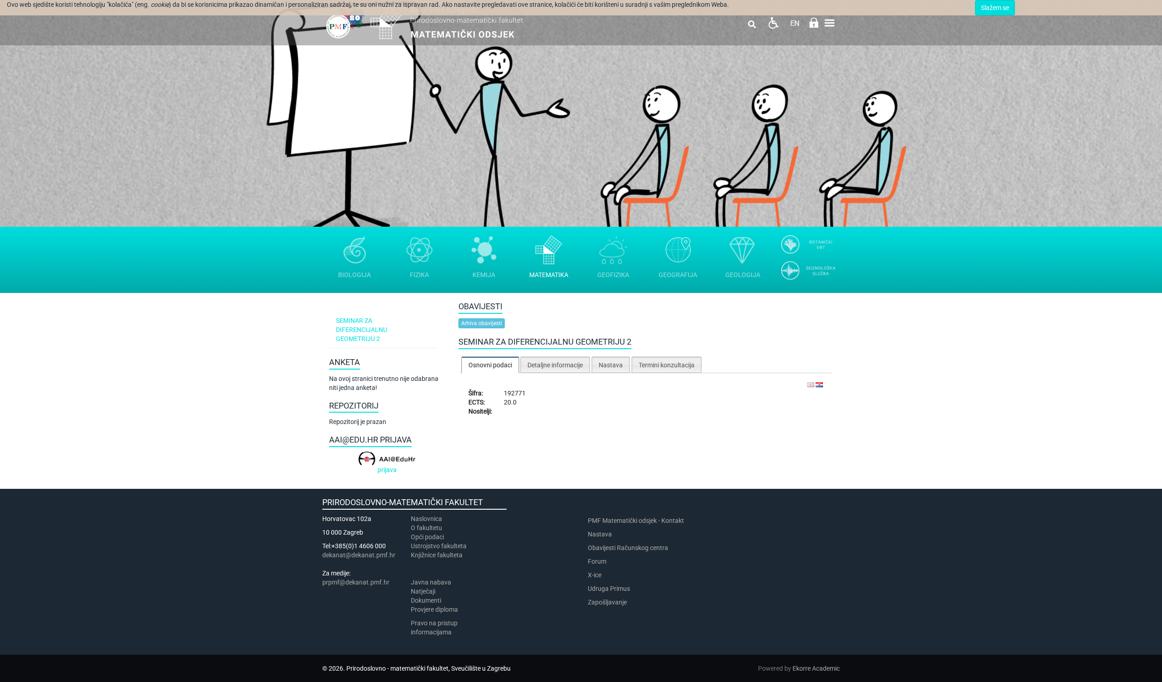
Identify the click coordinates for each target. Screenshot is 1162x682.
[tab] (490, 364)
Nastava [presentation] (611, 365)
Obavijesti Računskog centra (628, 547)
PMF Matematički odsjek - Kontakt (636, 520)
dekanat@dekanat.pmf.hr (358, 555)
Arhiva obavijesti (481, 323)
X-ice (594, 575)
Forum (597, 561)
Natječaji (423, 591)
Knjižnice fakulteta (437, 555)
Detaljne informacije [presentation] (555, 365)
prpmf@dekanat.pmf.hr (355, 582)
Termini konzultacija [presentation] (666, 365)
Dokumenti (426, 600)
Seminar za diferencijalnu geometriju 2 (361, 329)
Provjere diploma (434, 609)
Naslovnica (426, 518)
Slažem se (995, 7)
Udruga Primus (609, 588)
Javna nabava (431, 582)
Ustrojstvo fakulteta (439, 546)
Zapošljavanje (607, 602)
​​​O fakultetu (426, 527)
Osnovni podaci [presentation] (490, 365)
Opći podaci (427, 537)
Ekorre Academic (816, 668)
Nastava (600, 534)
